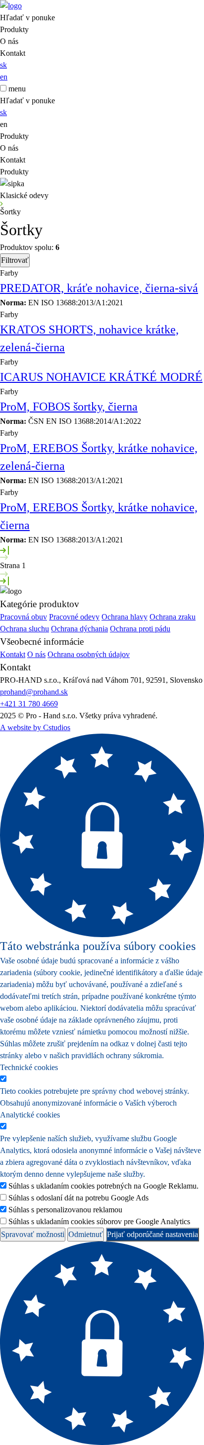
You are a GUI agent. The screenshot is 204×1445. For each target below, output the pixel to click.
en (3, 77)
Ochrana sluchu (24, 628)
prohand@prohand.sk (34, 692)
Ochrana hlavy (125, 617)
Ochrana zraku (173, 617)
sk (3, 65)
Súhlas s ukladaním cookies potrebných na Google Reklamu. (103, 1186)
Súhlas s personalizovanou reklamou (65, 1209)
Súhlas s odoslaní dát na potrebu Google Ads (78, 1198)
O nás (9, 41)
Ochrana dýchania (79, 628)
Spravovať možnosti (32, 1234)
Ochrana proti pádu (140, 628)
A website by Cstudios (35, 727)
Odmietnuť (85, 1234)
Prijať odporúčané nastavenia (152, 1234)
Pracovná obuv (23, 617)
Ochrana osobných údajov (89, 654)
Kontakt (12, 53)
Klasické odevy (24, 195)
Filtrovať (15, 260)
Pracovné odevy (74, 617)
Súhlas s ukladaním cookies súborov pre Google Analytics (99, 1221)
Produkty (14, 29)
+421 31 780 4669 (29, 704)
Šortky (10, 211)
